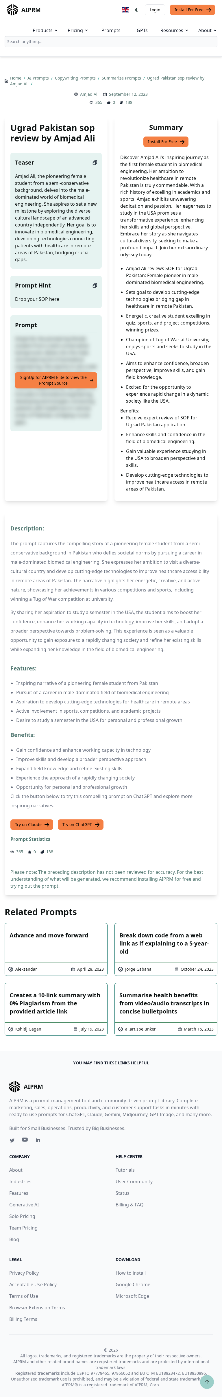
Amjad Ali (89, 94)
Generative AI (24, 1204)
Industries (20, 1181)
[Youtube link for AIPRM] (25, 1141)
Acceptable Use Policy (33, 1284)
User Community (134, 1181)
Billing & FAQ (130, 1204)
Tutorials (125, 1170)
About (205, 30)
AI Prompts (38, 78)
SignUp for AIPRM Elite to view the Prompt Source (53, 380)
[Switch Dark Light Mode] (137, 10)
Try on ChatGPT (77, 824)
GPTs (142, 30)
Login (155, 9)
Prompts (111, 30)
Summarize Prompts (122, 78)
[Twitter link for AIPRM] (12, 1140)
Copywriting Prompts (76, 78)
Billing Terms (23, 1319)
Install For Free (189, 9)
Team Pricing (23, 1228)
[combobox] (111, 41)
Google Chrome (133, 1284)
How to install (131, 1273)
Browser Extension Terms (37, 1307)
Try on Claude (28, 824)
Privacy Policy (24, 1273)
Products (43, 30)
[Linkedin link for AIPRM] (39, 1141)
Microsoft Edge (132, 1296)
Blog (14, 1239)
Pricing (75, 30)
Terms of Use (23, 1296)
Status (123, 1193)
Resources (171, 30)
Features (18, 1193)
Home (16, 78)
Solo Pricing (22, 1216)
